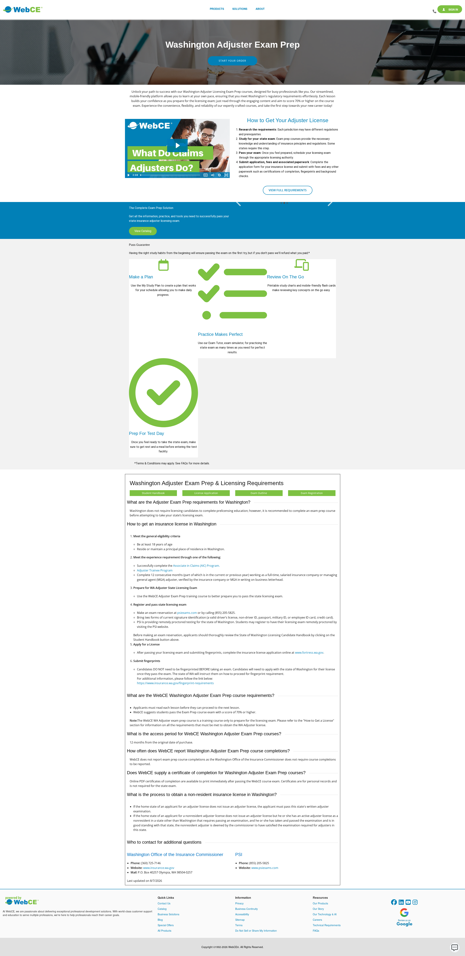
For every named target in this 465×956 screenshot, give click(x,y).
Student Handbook (153, 493)
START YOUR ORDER (232, 60)
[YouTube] (408, 903)
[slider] (171, 175)
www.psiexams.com (264, 868)
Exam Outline (259, 493)
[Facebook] (394, 903)
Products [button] (217, 9)
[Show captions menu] (205, 175)
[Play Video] (128, 175)
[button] (238, 202)
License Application (206, 493)
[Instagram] (415, 903)
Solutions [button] (239, 9)
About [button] (260, 9)
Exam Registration (312, 493)
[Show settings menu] (219, 175)
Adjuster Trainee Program (155, 570)
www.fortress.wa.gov (309, 653)
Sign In (453, 9)
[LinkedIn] (401, 903)
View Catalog (142, 231)
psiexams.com (187, 613)
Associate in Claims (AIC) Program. (196, 566)
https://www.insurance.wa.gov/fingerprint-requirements (175, 683)
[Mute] (212, 175)
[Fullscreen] (226, 175)
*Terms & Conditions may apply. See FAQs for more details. (172, 463)
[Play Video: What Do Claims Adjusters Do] (177, 145)
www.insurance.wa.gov (158, 868)
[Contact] (434, 11)
